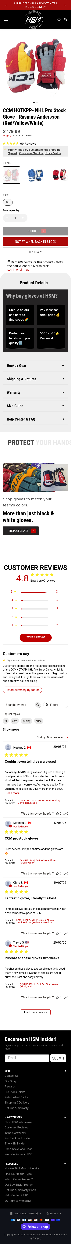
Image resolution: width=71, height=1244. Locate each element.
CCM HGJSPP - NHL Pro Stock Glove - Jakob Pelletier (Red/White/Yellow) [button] (35, 921)
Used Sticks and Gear (18, 1149)
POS (45, 1234)
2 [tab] (37, 102)
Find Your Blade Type (18, 1173)
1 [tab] (34, 102)
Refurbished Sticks (16, 1097)
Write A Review (36, 636)
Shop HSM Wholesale (18, 1122)
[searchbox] (18, 704)
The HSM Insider (15, 1143)
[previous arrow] (6, 5)
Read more (13, 793)
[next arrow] (64, 5)
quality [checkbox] (26, 720)
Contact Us (11, 1075)
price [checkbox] (39, 720)
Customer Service (31, 153)
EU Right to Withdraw (18, 1200)
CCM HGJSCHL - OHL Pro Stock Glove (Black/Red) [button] (39, 985)
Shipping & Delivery (17, 1102)
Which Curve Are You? (19, 1179)
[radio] (11, 175)
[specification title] (20, 315)
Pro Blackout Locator (18, 1138)
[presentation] (6, 178)
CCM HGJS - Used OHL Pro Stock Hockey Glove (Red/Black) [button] (39, 801)
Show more (11, 729)
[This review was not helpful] (64, 813)
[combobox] (52, 737)
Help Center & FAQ (16, 1195)
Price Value (53, 153)
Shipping (7, 135)
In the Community (15, 1132)
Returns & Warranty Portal (21, 1190)
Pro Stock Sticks (15, 1092)
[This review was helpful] (57, 813)
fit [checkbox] (6, 720)
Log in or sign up (18, 269)
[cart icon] (65, 20)
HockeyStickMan (33, 1234)
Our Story (11, 1081)
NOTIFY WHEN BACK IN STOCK (35, 242)
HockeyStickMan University (22, 1168)
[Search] (59, 20)
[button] (35, 673)
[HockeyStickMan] (33, 19)
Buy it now (35, 251)
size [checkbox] (14, 720)
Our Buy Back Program (19, 1184)
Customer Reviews (16, 1127)
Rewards (10, 1086)
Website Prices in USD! (19, 1154)
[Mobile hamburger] (7, 19)
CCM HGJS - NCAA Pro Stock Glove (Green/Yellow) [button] (37, 861)
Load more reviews (35, 1012)
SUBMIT (58, 1058)
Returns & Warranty (17, 1108)
